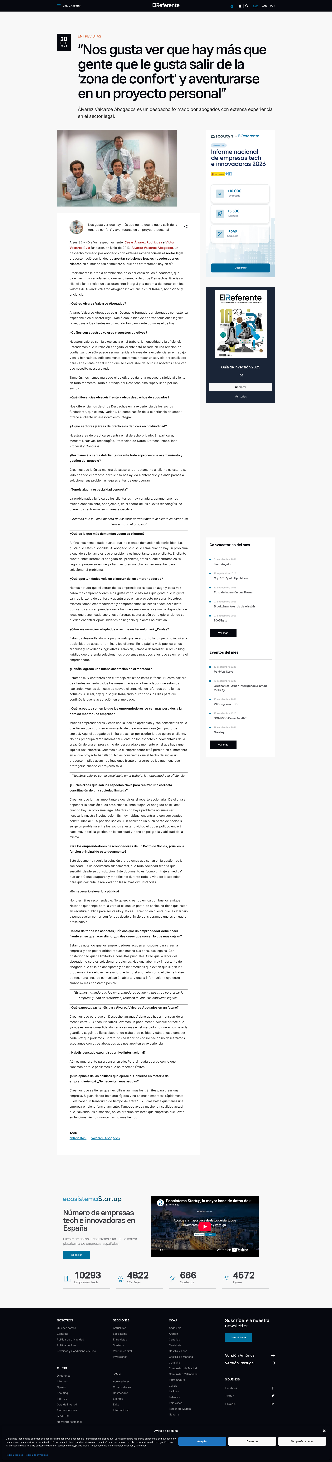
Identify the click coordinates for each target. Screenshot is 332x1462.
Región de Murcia (180, 1408)
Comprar (241, 386)
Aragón (173, 1333)
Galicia (173, 1385)
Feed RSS (63, 1416)
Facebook (231, 1388)
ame (264, 6)
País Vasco (175, 1403)
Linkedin (230, 1403)
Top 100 (62, 1398)
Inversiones (120, 1356)
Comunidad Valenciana (183, 1374)
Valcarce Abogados (105, 1138)
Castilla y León (178, 1351)
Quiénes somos (66, 1328)
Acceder (76, 1254)
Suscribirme (238, 1337)
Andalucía (175, 1328)
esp (255, 6)
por (272, 6)
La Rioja (174, 1391)
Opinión (61, 1387)
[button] (324, 1431)
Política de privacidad (36, 1454)
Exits (116, 1404)
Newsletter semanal (69, 1421)
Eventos (118, 1398)
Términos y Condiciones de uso (76, 1351)
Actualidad (119, 1328)
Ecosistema (120, 1333)
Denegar (252, 1441)
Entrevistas (120, 1339)
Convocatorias (122, 1387)
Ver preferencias (302, 1441)
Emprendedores (67, 1410)
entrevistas (78, 1138)
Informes (62, 1381)
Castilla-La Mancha (181, 1356)
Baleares (174, 1397)
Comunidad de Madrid (183, 1368)
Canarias (174, 1339)
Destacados (120, 1393)
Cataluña (174, 1362)
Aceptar (202, 1441)
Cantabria (175, 1345)
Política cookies (14, 1454)
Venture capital (122, 1351)
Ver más (223, 632)
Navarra (174, 1414)
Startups (118, 1345)
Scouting (62, 1393)
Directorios (63, 1375)
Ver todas (241, 396)
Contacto (62, 1333)
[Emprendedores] (240, 5)
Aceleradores (121, 1381)
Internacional (121, 1410)
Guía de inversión (67, 1404)
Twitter (229, 1396)
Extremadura (177, 1379)
